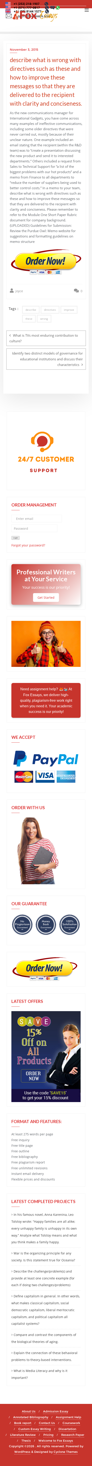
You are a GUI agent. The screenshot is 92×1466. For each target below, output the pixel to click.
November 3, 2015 (24, 50)
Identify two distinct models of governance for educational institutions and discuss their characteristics (47, 359)
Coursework (71, 1423)
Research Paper (72, 1435)
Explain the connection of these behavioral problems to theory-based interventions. (44, 1356)
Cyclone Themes (66, 1451)
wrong (44, 319)
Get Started (46, 597)
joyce (19, 291)
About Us (29, 1411)
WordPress (22, 1451)
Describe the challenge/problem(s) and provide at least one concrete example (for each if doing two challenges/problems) (43, 1278)
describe (30, 310)
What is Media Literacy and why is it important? (39, 1374)
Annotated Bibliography (30, 1417)
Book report (22, 1423)
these (28, 319)
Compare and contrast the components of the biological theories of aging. (43, 1338)
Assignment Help (68, 1417)
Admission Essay (55, 1411)
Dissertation (67, 1429)
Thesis (26, 1440)
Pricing (48, 1435)
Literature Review (23, 1435)
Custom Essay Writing (34, 1429)
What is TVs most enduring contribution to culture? (43, 338)
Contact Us (47, 1423)
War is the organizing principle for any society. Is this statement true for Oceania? (43, 1256)
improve (69, 310)
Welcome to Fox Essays (55, 1440)
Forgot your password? (28, 545)
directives (50, 310)
